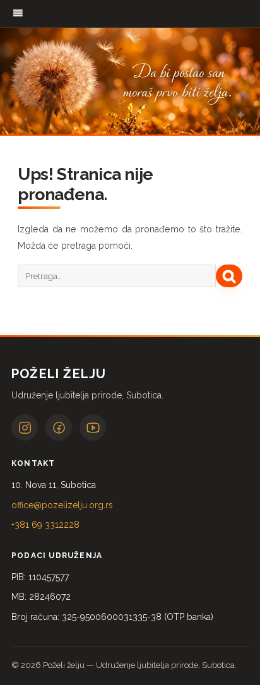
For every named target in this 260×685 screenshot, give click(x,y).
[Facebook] (58, 427)
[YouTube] (93, 427)
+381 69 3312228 (45, 525)
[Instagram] (24, 427)
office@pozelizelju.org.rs (62, 505)
